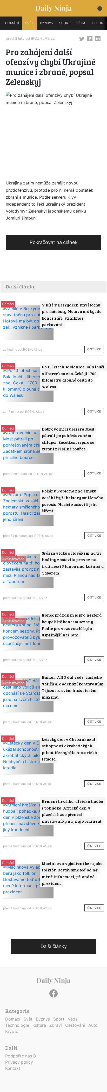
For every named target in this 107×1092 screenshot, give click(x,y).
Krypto (11, 1031)
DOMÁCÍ (12, 23)
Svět (28, 1019)
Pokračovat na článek (54, 242)
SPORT (64, 23)
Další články (54, 946)
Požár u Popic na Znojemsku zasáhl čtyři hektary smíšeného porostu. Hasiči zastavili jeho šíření (72, 500)
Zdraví (55, 1025)
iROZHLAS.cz (43, 38)
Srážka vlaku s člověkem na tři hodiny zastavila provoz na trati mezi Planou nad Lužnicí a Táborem (73, 563)
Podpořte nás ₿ (20, 1055)
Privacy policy (19, 1062)
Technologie (17, 1025)
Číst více (94, 349)
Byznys (43, 1019)
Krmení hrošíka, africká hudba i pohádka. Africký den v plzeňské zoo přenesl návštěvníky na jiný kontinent (72, 811)
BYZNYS (46, 23)
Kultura (39, 1025)
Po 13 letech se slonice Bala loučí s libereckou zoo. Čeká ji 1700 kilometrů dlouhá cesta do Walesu (73, 376)
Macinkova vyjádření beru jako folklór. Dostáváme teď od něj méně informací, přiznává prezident (72, 873)
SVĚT (29, 23)
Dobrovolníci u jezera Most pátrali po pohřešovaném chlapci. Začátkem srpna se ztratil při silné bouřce (68, 438)
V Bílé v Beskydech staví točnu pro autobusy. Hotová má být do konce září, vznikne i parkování (72, 314)
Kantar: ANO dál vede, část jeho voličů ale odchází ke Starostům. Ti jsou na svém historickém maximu (73, 687)
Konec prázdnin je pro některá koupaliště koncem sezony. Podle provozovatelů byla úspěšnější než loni (72, 624)
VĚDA (80, 23)
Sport (58, 1019)
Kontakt (12, 1068)
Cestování (75, 1025)
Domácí (8, 304)
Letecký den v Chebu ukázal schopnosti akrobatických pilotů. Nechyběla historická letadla (69, 749)
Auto (93, 1025)
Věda (73, 1019)
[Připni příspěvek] (81, 38)
